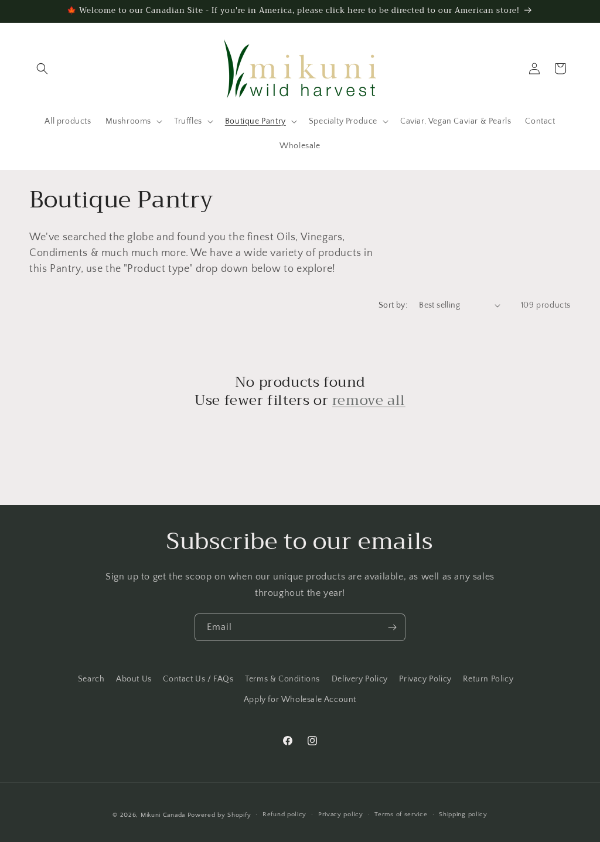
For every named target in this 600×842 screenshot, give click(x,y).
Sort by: (393, 305)
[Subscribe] (392, 627)
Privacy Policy (425, 679)
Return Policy (488, 679)
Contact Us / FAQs (198, 679)
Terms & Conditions (282, 679)
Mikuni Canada (163, 815)
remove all (368, 400)
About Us (134, 679)
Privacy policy (340, 814)
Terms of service (400, 814)
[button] (42, 68)
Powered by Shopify (219, 815)
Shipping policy (463, 814)
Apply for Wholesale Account (300, 699)
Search (91, 679)
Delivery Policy (360, 679)
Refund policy (284, 814)
